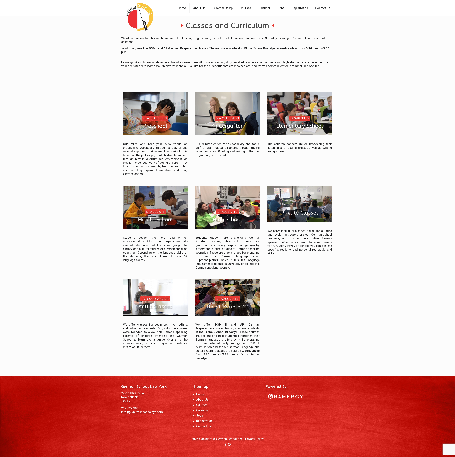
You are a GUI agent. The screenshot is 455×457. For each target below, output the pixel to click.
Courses (201, 405)
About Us (202, 399)
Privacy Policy (254, 439)
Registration (204, 421)
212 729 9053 (130, 408)
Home (200, 394)
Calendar (202, 410)
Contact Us (203, 426)
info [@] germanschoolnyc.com (142, 412)
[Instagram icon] (229, 444)
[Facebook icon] (225, 444)
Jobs (199, 415)
